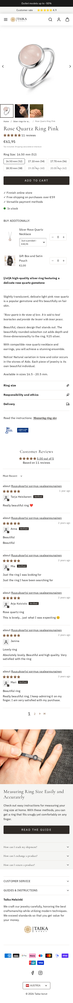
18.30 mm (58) (14, 168)
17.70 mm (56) (58, 161)
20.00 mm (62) (59, 168)
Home (6, 121)
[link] (59, 19)
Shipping (18, 146)
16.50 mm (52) (14, 161)
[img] (11, 491)
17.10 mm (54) (36, 161)
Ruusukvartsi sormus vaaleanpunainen (36, 486)
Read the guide (36, 829)
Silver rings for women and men (22, 121)
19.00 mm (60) (37, 168)
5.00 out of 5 (45, 458)
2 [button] (35, 714)
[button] (5, 19)
